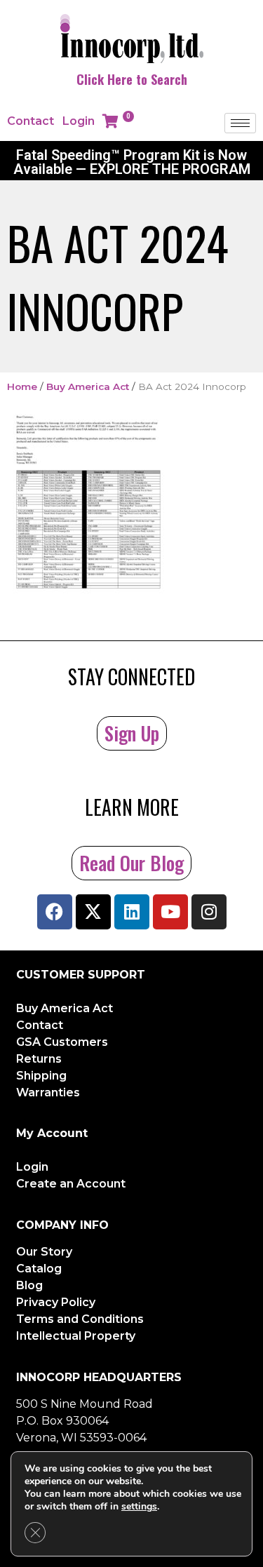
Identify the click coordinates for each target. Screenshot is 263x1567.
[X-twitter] (93, 911)
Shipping (41, 1075)
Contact (30, 121)
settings (139, 1506)
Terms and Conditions (80, 1319)
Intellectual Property (75, 1336)
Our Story (44, 1251)
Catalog (39, 1268)
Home (22, 386)
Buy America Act (87, 386)
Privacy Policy (55, 1302)
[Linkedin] (131, 911)
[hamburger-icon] (240, 123)
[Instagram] (209, 911)
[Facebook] (54, 911)
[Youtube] (170, 911)
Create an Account (71, 1183)
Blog (29, 1285)
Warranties (48, 1092)
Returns (39, 1058)
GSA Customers (62, 1042)
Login (78, 121)
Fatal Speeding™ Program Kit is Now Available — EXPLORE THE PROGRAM (131, 162)
